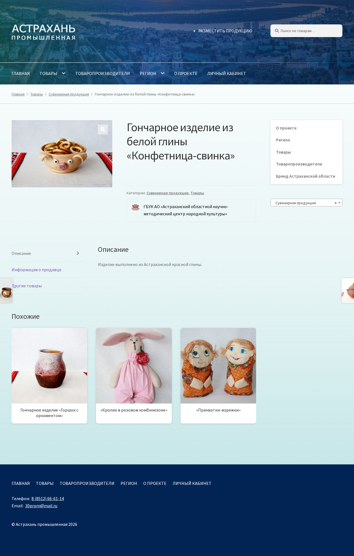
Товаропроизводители (102, 73)
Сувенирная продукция (69, 94)
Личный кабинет (226, 73)
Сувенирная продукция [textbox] (305, 202)
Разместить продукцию (225, 30)
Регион (148, 73)
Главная (21, 73)
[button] (103, 130)
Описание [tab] (21, 253)
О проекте (185, 73)
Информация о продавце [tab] (36, 269)
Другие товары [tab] (27, 285)
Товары (48, 73)
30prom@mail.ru (41, 505)
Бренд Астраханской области (305, 176)
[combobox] (306, 202)
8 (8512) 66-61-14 (48, 498)
